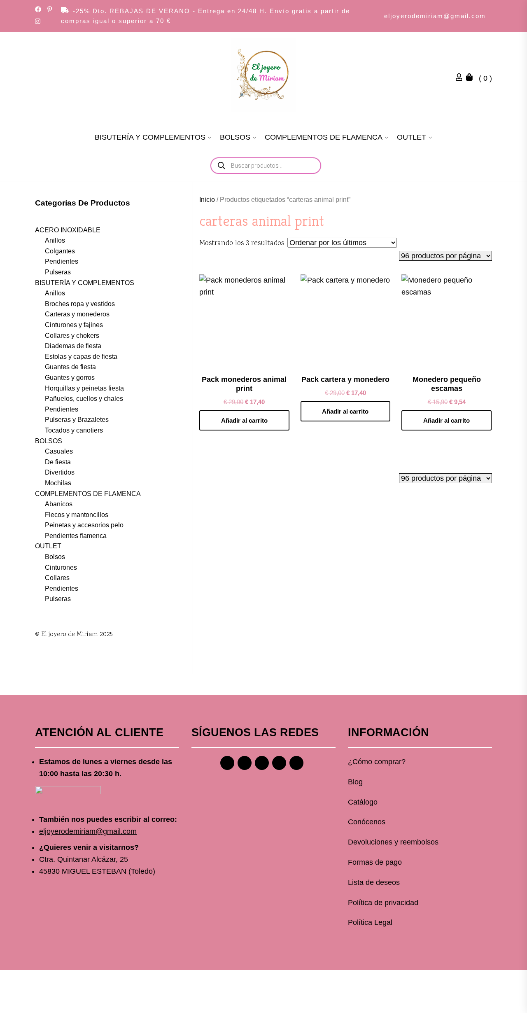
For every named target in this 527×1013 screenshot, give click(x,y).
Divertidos (60, 472)
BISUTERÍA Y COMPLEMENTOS (150, 137)
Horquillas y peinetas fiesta (84, 388)
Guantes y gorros (70, 377)
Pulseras (58, 272)
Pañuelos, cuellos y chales (84, 398)
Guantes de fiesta (70, 366)
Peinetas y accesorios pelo (84, 525)
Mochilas (58, 483)
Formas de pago (375, 862)
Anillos (55, 240)
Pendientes (61, 261)
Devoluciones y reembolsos (393, 842)
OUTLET (411, 137)
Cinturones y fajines (74, 324)
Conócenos (366, 822)
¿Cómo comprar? (377, 762)
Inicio (207, 199)
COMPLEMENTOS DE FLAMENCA (323, 137)
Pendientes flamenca (76, 535)
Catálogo (363, 802)
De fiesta (58, 462)
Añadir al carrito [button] (244, 420)
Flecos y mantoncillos (76, 514)
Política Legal (370, 922)
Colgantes (60, 251)
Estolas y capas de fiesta (81, 356)
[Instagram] (245, 763)
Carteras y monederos (77, 314)
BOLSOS (235, 137)
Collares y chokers (72, 335)
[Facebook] (227, 763)
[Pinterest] (262, 763)
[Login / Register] (461, 78)
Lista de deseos (374, 882)
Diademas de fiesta (73, 345)
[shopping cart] (471, 78)
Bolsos (55, 556)
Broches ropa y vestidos (80, 303)
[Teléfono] (279, 763)
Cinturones (61, 567)
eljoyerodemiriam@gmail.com (435, 15)
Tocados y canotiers (74, 430)
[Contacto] (296, 763)
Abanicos (58, 504)
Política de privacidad (383, 902)
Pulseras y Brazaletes (77, 419)
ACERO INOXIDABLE (67, 230)
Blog (355, 782)
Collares (57, 577)
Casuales (59, 451)
